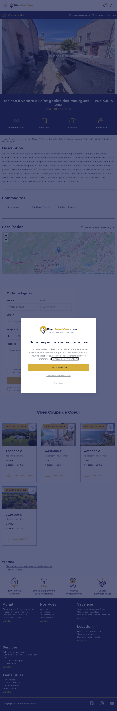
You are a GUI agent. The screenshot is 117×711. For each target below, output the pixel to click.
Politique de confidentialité (65, 359)
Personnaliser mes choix (59, 375)
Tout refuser (58, 383)
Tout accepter (58, 367)
